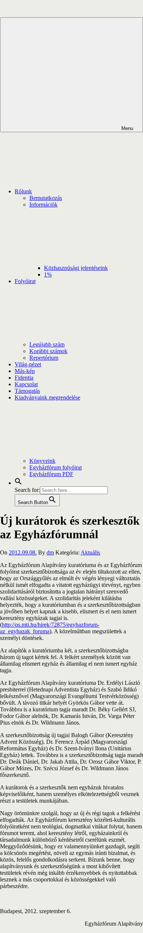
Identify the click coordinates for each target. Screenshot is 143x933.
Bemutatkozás (45, 198)
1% (48, 274)
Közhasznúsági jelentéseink (76, 268)
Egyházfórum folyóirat (55, 467)
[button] (18, 483)
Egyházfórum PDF (51, 474)
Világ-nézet (28, 364)
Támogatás (27, 391)
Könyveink (42, 461)
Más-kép (25, 371)
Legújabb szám (47, 344)
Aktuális (90, 552)
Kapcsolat (26, 384)
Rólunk (23, 191)
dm (50, 552)
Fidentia (24, 377)
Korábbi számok (48, 351)
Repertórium (43, 358)
